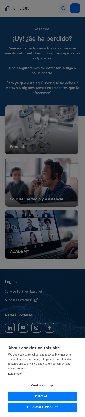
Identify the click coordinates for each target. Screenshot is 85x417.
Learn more (15, 373)
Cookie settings (42, 385)
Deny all (42, 396)
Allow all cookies (42, 407)
